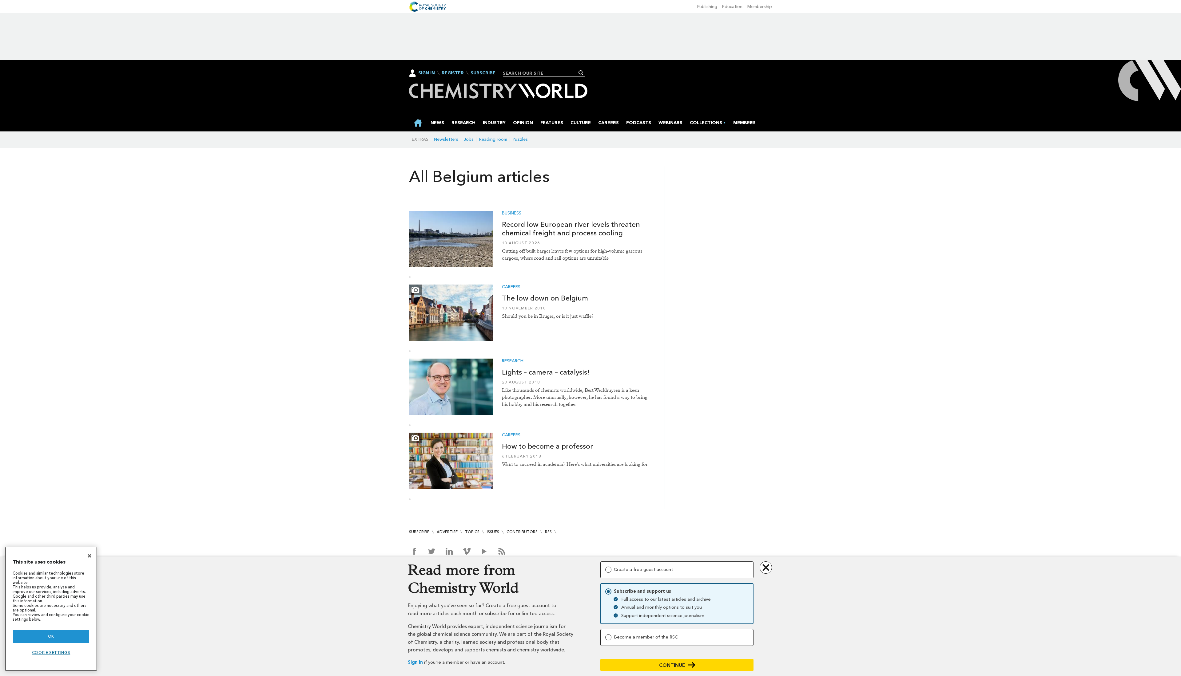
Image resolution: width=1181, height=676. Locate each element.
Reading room (493, 139)
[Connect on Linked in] (449, 551)
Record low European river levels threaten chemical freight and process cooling (571, 229)
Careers (511, 287)
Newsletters (446, 139)
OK (51, 636)
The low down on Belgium (545, 298)
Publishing (707, 6)
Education (732, 6)
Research (512, 361)
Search (581, 72)
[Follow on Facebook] (414, 551)
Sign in (415, 662)
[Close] (89, 556)
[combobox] (541, 73)
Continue (672, 665)
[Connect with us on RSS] (502, 551)
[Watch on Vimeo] (467, 551)
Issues (493, 531)
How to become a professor (547, 446)
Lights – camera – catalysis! (545, 372)
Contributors (522, 531)
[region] (51, 609)
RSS (548, 531)
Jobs (469, 139)
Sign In (426, 73)
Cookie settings (51, 652)
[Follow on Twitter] (432, 551)
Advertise (447, 531)
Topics (472, 531)
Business (511, 213)
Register (453, 73)
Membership (759, 6)
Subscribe (483, 73)
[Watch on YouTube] (484, 551)
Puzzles (520, 139)
